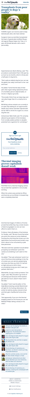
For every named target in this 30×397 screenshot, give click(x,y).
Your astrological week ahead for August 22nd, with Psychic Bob (17, 336)
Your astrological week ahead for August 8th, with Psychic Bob (17, 364)
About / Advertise (15, 379)
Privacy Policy (15, 382)
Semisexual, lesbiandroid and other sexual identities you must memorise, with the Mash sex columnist (16, 359)
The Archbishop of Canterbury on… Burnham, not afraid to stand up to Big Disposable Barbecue (16, 349)
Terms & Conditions (15, 381)
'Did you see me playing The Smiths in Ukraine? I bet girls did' (16, 326)
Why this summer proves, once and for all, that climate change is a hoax (16, 354)
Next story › (24, 312)
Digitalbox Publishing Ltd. (17, 393)
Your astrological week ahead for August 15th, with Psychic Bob (17, 345)
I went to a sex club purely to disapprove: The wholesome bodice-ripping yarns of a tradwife (16, 331)
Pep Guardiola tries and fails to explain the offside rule (16, 340)
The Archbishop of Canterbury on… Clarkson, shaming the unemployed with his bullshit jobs (17, 369)
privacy (20, 153)
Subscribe (13, 153)
